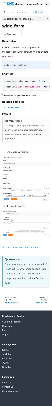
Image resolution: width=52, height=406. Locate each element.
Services (40, 278)
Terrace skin (12, 107)
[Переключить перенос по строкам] (41, 80)
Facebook (7, 358)
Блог (4, 330)
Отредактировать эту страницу (21, 247)
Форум (5, 334)
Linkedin (6, 367)
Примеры (7, 326)
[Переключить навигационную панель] (4, 4)
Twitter (5, 362)
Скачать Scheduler (11, 321)
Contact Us (7, 386)
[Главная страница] (4, 12)
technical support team (34, 268)
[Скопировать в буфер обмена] (46, 80)
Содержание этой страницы (18, 18)
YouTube (6, 354)
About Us (6, 382)
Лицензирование (11, 391)
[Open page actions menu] (20, 34)
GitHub (5, 350)
